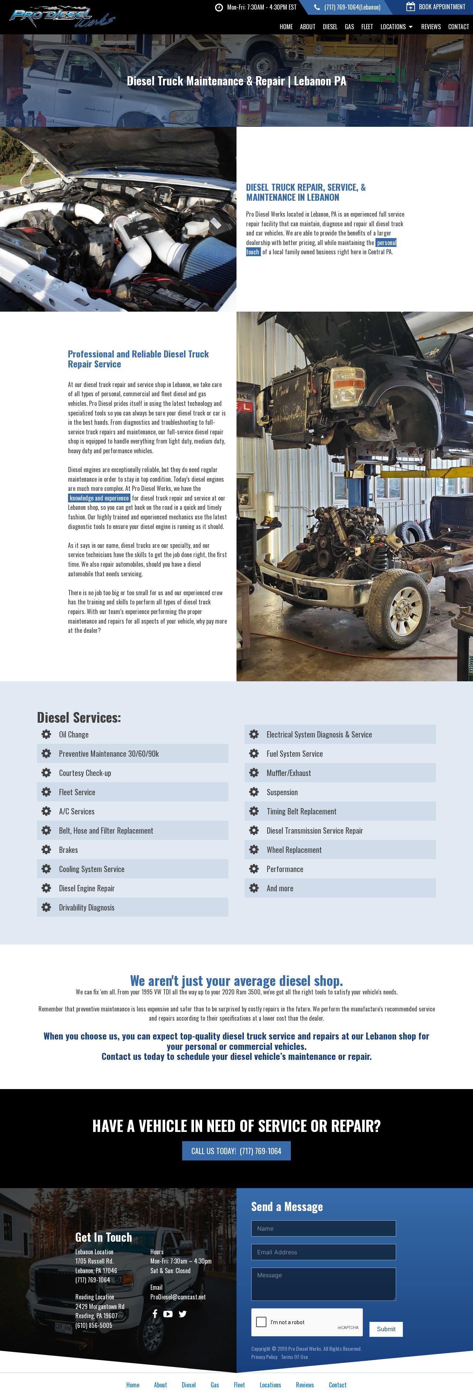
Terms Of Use (294, 1356)
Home (286, 26)
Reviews (431, 26)
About (308, 26)
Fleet (367, 26)
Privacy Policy (264, 1356)
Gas (349, 26)
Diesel (330, 26)
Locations (393, 26)
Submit (386, 1329)
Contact (458, 26)
